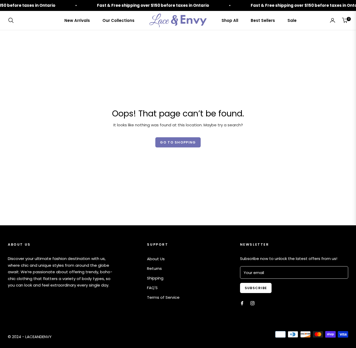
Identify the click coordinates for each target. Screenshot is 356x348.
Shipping (155, 278)
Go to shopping (178, 142)
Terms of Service (163, 297)
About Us (156, 259)
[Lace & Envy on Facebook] (242, 302)
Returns (154, 268)
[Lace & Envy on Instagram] (252, 302)
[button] (12, 20)
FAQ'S (152, 287)
